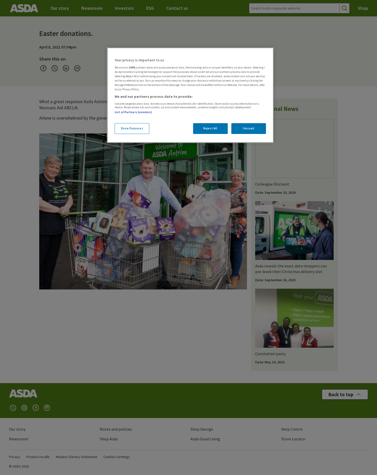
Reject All (210, 128)
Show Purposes (132, 128)
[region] (190, 95)
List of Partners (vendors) (133, 112)
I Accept (249, 128)
